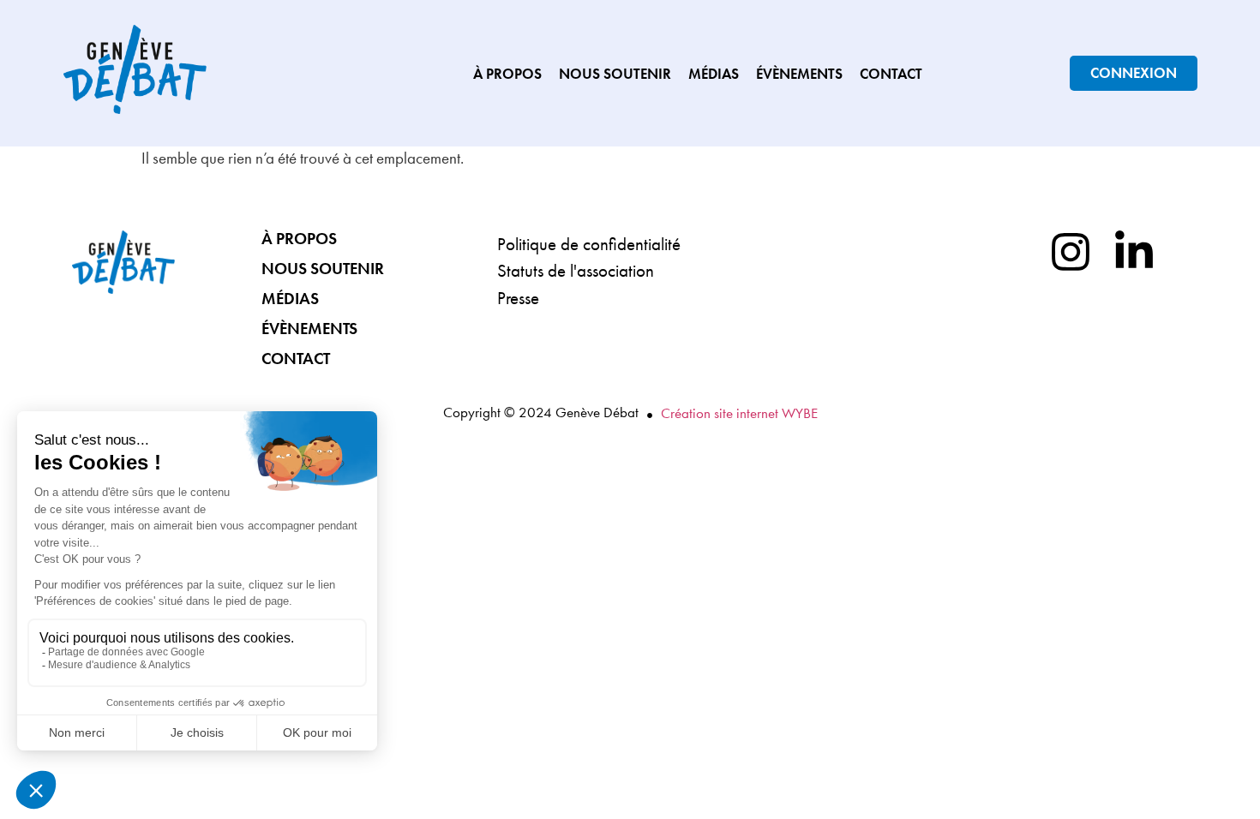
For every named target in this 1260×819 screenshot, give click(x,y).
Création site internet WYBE (739, 413)
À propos (507, 73)
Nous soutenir (615, 73)
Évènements (799, 73)
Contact (891, 73)
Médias (713, 73)
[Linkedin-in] (1134, 251)
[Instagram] (1070, 251)
